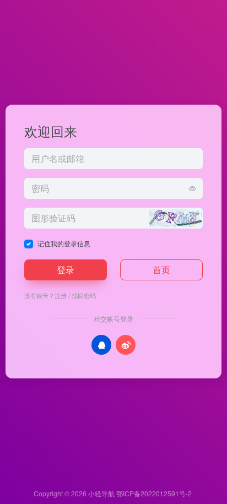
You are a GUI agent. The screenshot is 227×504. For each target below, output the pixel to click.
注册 (61, 295)
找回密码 (84, 295)
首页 (161, 269)
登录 (65, 269)
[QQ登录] (101, 345)
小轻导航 (101, 493)
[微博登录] (126, 345)
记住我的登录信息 (63, 243)
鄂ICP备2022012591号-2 (154, 493)
